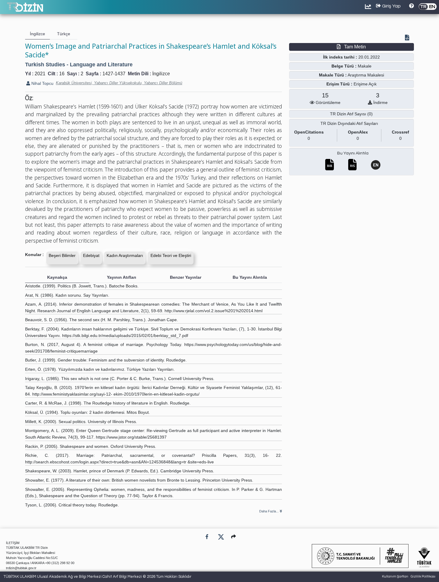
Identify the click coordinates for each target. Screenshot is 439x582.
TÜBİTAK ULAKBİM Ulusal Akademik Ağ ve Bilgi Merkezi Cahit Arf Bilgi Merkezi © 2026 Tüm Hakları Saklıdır (97, 577)
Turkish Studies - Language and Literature (79, 65)
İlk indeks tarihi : (340, 57)
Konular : (34, 254)
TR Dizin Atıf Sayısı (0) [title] (351, 113)
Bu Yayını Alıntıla (353, 153)
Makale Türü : (333, 75)
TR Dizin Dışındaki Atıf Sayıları (349, 123)
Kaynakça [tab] (57, 277)
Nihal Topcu (41, 83)
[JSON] (408, 38)
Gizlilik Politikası (423, 576)
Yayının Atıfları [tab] (121, 277)
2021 (40, 73)
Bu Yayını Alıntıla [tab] (250, 277)
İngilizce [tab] (37, 33)
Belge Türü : (344, 66)
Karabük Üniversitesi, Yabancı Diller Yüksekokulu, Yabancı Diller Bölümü (119, 83)
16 (62, 73)
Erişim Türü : (339, 84)
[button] (233, 537)
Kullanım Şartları (395, 576)
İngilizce (161, 73)
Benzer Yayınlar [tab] (185, 277)
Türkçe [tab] (63, 33)
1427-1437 (113, 73)
